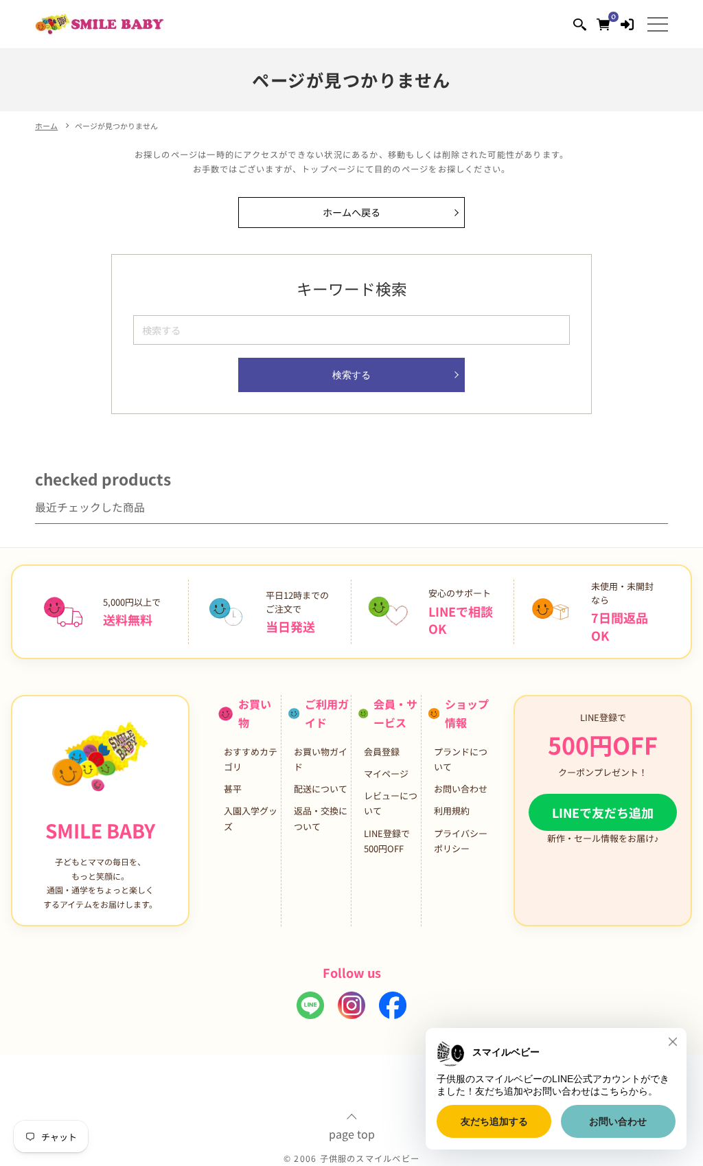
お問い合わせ (460, 788)
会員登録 (382, 751)
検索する (351, 374)
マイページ (386, 773)
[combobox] (351, 330)
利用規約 (452, 810)
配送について (320, 788)
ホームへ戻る (351, 212)
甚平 (233, 788)
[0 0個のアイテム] (603, 23)
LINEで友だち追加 (603, 812)
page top (352, 1132)
